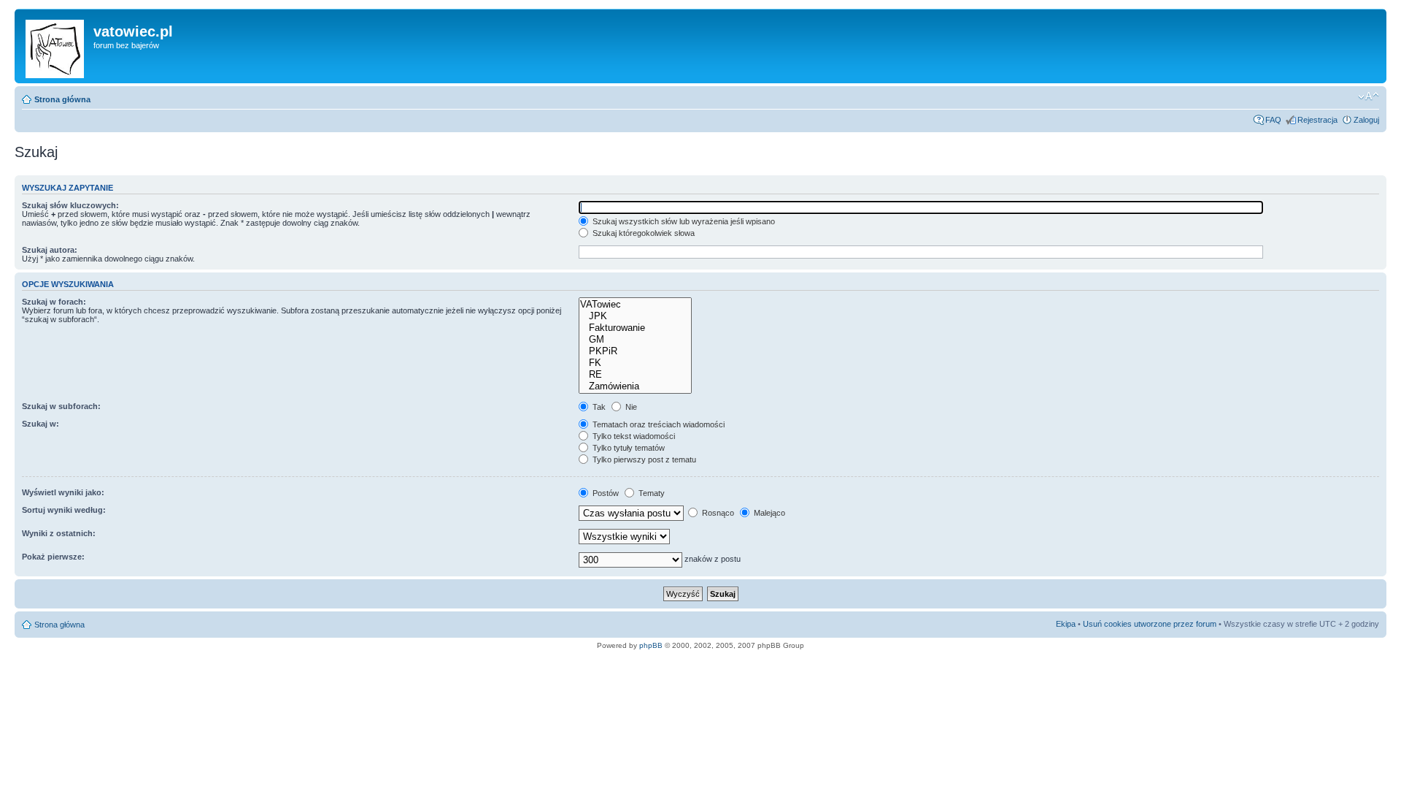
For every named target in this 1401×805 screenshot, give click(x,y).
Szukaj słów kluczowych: (70, 205)
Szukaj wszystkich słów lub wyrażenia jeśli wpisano (682, 221)
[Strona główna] (55, 46)
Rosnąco (717, 512)
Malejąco (768, 512)
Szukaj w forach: (54, 301)
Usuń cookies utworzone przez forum (1149, 623)
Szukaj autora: (49, 249)
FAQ (1273, 119)
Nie (630, 406)
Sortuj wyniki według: (64, 509)
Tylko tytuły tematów (627, 447)
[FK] (635, 363)
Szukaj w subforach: (61, 406)
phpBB (651, 645)
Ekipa (1066, 623)
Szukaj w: (40, 423)
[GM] (635, 340)
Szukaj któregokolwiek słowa (642, 233)
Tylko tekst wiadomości (632, 436)
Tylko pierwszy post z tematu (643, 459)
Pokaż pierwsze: (53, 556)
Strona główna (62, 99)
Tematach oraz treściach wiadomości (657, 424)
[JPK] (635, 316)
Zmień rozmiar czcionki (1368, 96)
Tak (598, 406)
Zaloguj (1366, 119)
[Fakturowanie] (635, 328)
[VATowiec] (635, 304)
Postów (604, 493)
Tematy (650, 493)
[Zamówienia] (635, 386)
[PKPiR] (635, 351)
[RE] (635, 375)
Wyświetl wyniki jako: (63, 492)
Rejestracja (1317, 119)
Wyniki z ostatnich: (59, 533)
